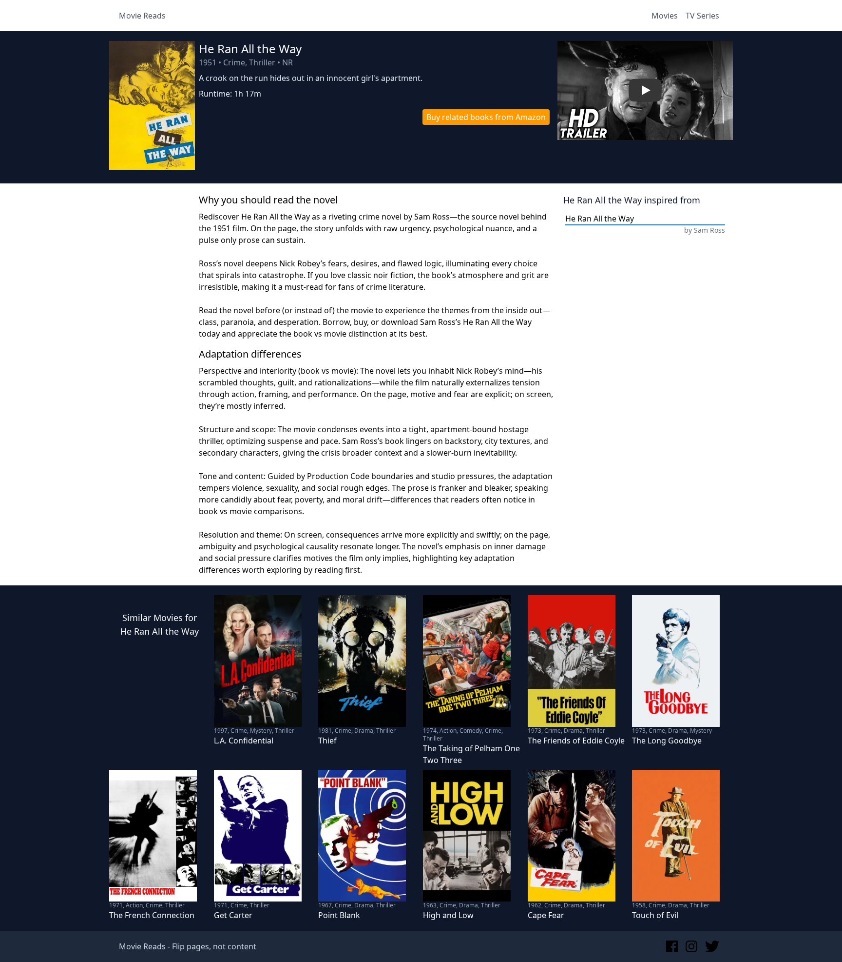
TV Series (702, 15)
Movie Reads (142, 15)
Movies (664, 15)
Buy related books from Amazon (486, 117)
